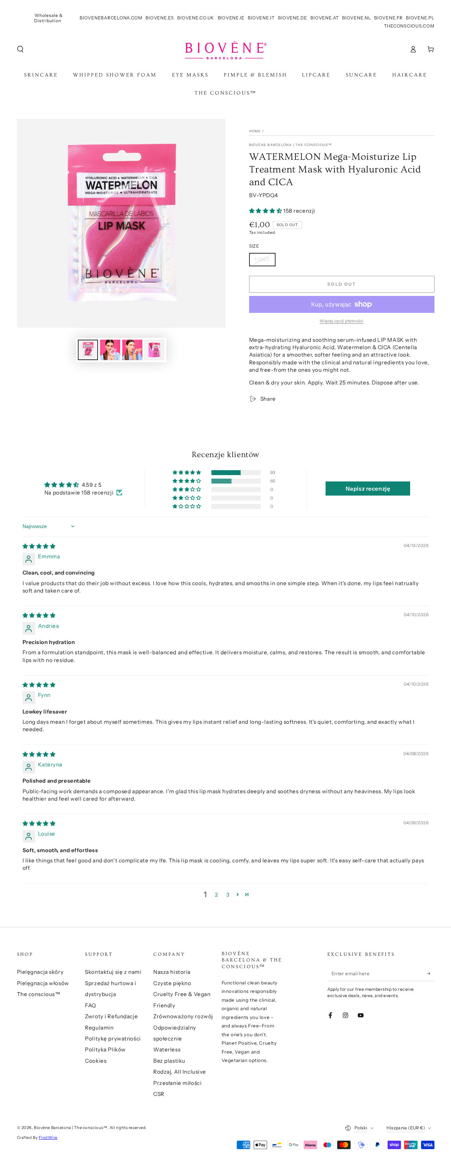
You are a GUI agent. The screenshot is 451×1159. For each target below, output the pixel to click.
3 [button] (228, 894)
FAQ (90, 1005)
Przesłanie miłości (177, 1083)
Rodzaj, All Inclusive (179, 1071)
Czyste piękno (172, 983)
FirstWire (48, 1137)
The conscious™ (39, 994)
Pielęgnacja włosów (43, 983)
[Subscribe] (430, 973)
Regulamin (99, 1027)
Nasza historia (172, 972)
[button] (20, 49)
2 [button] (216, 894)
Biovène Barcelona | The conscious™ (290, 145)
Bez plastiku (169, 1060)
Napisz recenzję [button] (368, 488)
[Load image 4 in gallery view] (154, 350)
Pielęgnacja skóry (40, 972)
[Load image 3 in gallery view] (132, 350)
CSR (159, 1094)
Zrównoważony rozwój (183, 1016)
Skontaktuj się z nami (113, 972)
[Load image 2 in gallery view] (110, 350)
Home (255, 131)
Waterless (166, 1049)
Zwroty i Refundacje (111, 1016)
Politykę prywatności (113, 1038)
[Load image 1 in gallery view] (88, 350)
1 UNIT (262, 259)
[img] (39, 546)
